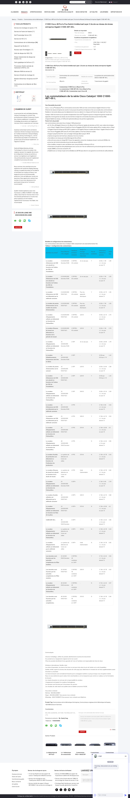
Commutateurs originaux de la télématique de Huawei (95, 702)
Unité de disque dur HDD (21, 53)
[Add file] (95, 795)
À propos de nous (36, 12)
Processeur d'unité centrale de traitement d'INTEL (23, 67)
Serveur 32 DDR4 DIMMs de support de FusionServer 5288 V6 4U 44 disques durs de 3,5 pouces (67, 775)
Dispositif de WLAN (20, 46)
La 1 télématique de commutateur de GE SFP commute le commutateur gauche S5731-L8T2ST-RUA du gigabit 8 (66, 753)
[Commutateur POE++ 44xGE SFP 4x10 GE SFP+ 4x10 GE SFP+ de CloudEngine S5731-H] (80, 744)
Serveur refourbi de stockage (23, 75)
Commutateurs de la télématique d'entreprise (66, 702)
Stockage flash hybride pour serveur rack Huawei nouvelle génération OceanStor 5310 (67, 784)
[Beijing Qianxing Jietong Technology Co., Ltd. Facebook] (16, 2)
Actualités (93, 12)
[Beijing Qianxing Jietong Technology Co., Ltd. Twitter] (19, 2)
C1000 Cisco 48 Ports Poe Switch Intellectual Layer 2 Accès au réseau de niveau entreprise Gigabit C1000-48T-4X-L (58, 59)
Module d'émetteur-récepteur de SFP (26, 79)
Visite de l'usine (49, 12)
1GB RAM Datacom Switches (53, 704)
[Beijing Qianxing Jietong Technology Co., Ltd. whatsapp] (21, 220)
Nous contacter (81, 12)
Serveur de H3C (19, 39)
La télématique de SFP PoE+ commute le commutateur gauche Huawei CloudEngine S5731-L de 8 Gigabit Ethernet (51, 753)
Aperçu (14, 19)
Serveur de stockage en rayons (23, 28)
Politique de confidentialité (25, 796)
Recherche (88, 2)
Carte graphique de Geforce (22, 62)
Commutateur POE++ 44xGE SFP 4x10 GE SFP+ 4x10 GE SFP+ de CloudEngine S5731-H (80, 753)
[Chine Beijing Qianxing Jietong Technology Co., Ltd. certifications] (19, 98)
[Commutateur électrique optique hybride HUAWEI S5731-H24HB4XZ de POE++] (95, 744)
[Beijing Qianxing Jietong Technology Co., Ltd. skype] (30, 220)
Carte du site (15, 786)
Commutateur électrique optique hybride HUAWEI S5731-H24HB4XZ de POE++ (94, 753)
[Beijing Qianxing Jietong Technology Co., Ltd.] (65, 8)
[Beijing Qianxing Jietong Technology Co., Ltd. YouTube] (26, 2)
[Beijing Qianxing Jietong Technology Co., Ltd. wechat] (26, 220)
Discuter (77, 52)
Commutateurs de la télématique (33, 19)
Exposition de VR (116, 12)
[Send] (125, 795)
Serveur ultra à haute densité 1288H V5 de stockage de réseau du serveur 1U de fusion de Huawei (66, 780)
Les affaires (104, 12)
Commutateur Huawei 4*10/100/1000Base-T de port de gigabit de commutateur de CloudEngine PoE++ (110, 753)
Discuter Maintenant (101, 2)
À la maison (14, 12)
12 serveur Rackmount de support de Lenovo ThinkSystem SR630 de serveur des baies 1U (40, 775)
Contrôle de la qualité (65, 12)
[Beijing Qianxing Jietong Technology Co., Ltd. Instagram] (30, 2)
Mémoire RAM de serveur (22, 71)
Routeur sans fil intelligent (22, 50)
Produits (24, 12)
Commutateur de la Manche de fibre (25, 84)
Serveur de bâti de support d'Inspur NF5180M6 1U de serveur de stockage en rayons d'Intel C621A (40, 784)
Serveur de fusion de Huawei (23, 31)
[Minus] (126, 756)
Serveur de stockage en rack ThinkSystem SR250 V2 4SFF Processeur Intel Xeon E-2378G (40, 780)
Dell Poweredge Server (21, 35)
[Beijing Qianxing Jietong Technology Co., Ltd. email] (16, 220)
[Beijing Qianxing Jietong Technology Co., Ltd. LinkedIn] (23, 2)
